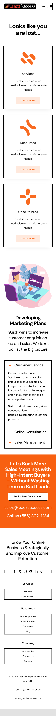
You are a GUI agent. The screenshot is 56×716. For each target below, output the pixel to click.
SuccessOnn (28, 681)
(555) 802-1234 (34, 515)
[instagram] (25, 571)
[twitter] (19, 571)
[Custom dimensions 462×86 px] (20, 5)
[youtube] (30, 571)
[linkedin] (36, 571)
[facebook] (14, 571)
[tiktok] (41, 571)
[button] (28, 365)
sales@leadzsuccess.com (28, 507)
